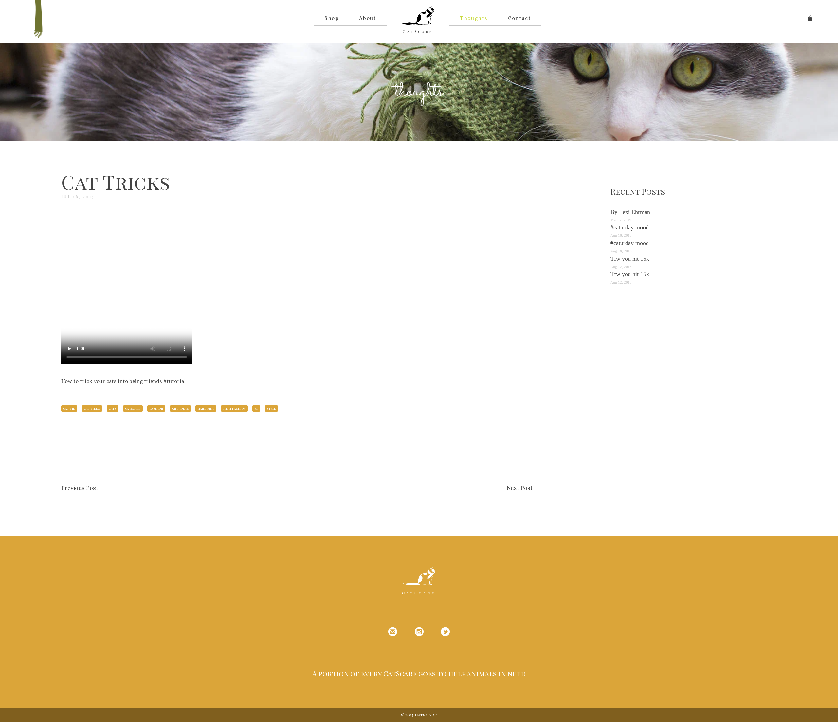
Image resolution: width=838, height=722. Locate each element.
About (367, 18)
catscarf (133, 408)
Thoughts (474, 18)
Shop (331, 18)
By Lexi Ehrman (630, 212)
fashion (156, 408)
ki (256, 408)
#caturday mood (629, 227)
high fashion (234, 408)
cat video (92, 408)
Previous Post (79, 488)
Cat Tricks (115, 181)
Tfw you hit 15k (629, 259)
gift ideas (180, 408)
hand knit (206, 408)
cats (113, 408)
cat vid (69, 408)
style (271, 408)
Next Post (520, 488)
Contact (519, 18)
